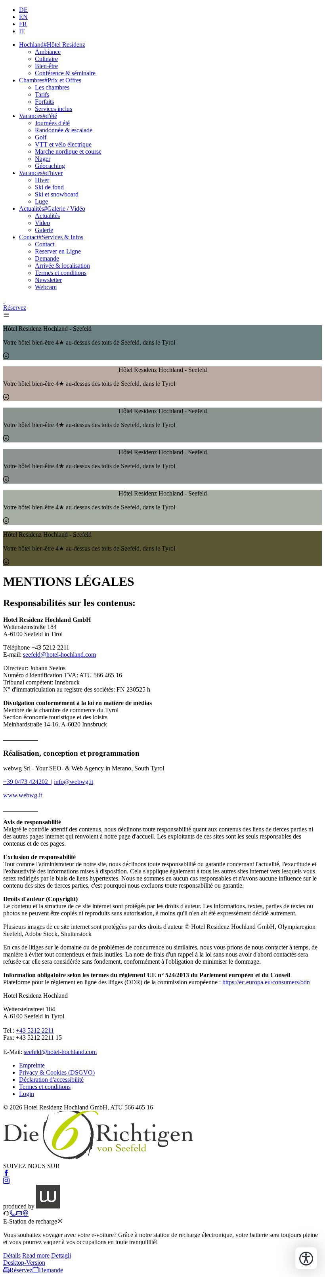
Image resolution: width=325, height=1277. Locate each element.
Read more (36, 1255)
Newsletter (48, 279)
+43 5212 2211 (35, 1030)
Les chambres (52, 87)
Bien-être (46, 66)
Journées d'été (52, 123)
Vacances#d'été (38, 115)
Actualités (47, 215)
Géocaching (50, 165)
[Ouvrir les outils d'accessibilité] (306, 1258)
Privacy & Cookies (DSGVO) (57, 1072)
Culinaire (46, 58)
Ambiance (48, 51)
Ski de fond (49, 187)
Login (26, 1093)
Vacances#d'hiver (41, 173)
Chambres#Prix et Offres (50, 80)
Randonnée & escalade (63, 130)
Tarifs (42, 94)
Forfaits (44, 101)
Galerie (44, 230)
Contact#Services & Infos (51, 237)
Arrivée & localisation (62, 265)
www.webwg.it (22, 795)
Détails (12, 1255)
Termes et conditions (60, 272)
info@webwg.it (73, 781)
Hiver (42, 180)
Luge (41, 201)
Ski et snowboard (56, 194)
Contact (44, 244)
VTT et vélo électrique (63, 144)
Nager (42, 158)
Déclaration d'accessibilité (51, 1079)
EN (23, 16)
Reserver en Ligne (58, 251)
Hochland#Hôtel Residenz (52, 44)
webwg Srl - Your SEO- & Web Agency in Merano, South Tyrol (83, 768)
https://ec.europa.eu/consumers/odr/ (266, 982)
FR (23, 24)
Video (42, 222)
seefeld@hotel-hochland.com (59, 654)
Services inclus (53, 108)
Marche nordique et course (68, 151)
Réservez (14, 307)
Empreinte (32, 1065)
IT (22, 31)
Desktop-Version (24, 1262)
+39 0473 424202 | (27, 781)
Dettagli (61, 1255)
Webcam (46, 287)
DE (23, 9)
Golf (40, 137)
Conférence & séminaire (65, 73)
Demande (47, 258)
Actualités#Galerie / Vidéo (52, 208)
